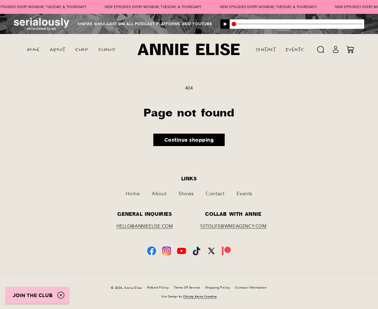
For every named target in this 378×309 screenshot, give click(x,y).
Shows (186, 194)
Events (245, 194)
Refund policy (158, 287)
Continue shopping (189, 139)
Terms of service (187, 287)
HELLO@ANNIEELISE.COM (144, 226)
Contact (215, 194)
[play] (225, 24)
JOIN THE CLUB (33, 295)
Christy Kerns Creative (200, 296)
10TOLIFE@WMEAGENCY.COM (233, 226)
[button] (321, 49)
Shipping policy (217, 287)
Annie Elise (133, 288)
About (159, 194)
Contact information (251, 287)
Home (133, 194)
